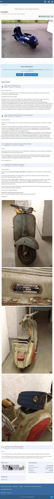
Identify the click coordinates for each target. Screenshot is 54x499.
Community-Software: (27, 497)
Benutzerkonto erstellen (31, 74)
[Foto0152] (21, 467)
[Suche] (45, 1)
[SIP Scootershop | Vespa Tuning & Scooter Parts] (27, 9)
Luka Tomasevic (7, 166)
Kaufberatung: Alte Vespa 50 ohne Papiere (14, 164)
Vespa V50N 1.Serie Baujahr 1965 (12, 85)
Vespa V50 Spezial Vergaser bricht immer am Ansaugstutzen (18, 115)
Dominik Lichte (7, 448)
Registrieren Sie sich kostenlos (36, 69)
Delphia (5, 87)
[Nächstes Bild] (50, 39)
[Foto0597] (5, 467)
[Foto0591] (16, 467)
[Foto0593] (10, 467)
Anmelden (19, 74)
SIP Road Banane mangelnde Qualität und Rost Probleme (17, 144)
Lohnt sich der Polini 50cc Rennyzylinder (13, 446)
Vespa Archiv (4, 479)
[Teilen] (52, 16)
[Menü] (52, 1)
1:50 (44, 181)
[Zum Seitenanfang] (51, 497)
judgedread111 (7, 145)
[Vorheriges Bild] (3, 39)
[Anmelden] (48, 1)
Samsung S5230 (49, 472)
